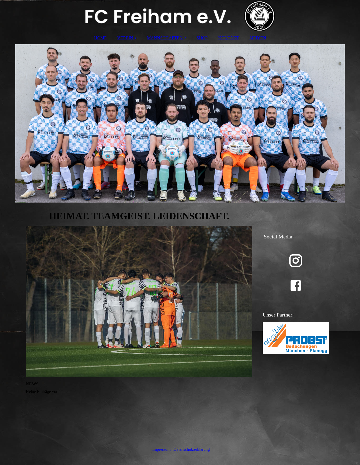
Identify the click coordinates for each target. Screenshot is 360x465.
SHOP (202, 38)
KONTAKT (228, 38)
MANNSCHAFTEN (165, 38)
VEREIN (125, 38)
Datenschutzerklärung (191, 449)
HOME (100, 38)
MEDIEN (258, 38)
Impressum (161, 449)
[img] (180, 16)
